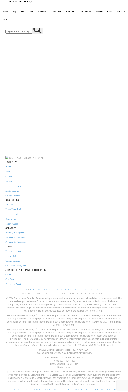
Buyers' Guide (11, 219)
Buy (14, 11)
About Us (121, 11)
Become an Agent (104, 11)
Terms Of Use (18, 389)
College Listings (12, 196)
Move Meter (10, 204)
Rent (31, 11)
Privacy (35, 289)
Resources (70, 11)
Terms (23, 289)
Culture (8, 274)
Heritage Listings (13, 186)
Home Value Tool (13, 209)
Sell (23, 11)
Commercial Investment (16, 242)
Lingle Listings (12, 191)
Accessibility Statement (61, 289)
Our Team (9, 279)
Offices (8, 176)
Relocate (42, 11)
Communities (85, 11)
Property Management (15, 232)
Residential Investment (15, 237)
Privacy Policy (40, 389)
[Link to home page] (4, 4)
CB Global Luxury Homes (17, 266)
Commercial (56, 11)
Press (7, 171)
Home (5, 11)
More (4, 19)
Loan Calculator (12, 214)
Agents (8, 181)
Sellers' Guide (11, 224)
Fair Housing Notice (95, 289)
